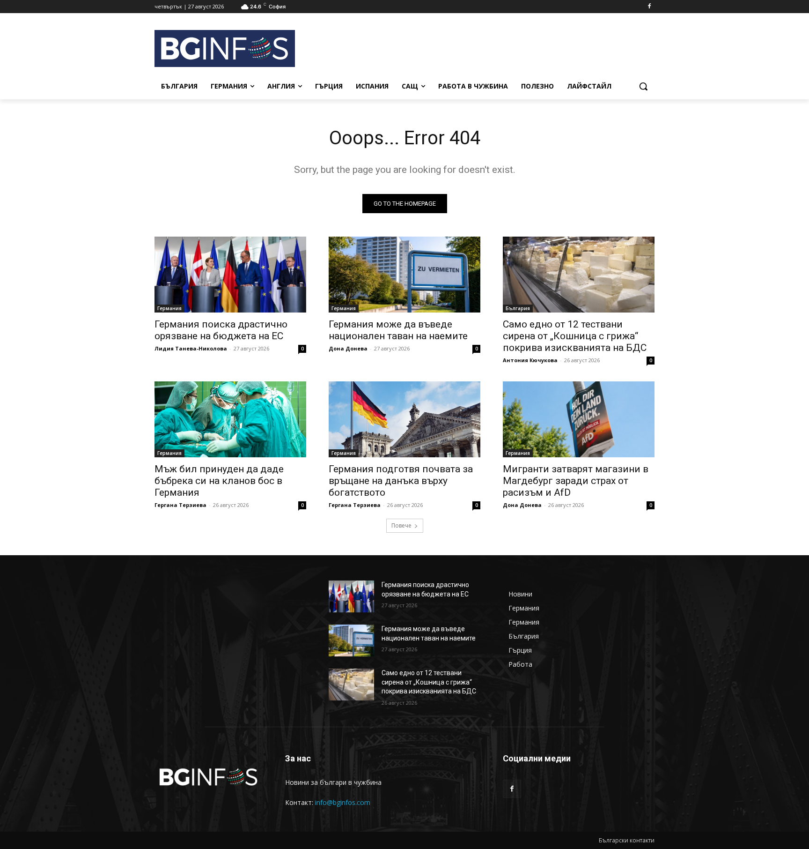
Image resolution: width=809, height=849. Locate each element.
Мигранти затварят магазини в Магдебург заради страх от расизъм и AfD (575, 480)
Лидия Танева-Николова (190, 348)
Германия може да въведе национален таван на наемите (398, 330)
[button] (643, 86)
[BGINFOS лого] (229, 48)
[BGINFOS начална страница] (208, 777)
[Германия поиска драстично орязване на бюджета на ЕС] (230, 275)
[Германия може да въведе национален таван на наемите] (404, 275)
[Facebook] (649, 6)
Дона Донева (348, 348)
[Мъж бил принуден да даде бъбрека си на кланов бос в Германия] (230, 419)
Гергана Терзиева (180, 504)
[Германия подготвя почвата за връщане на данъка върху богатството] (404, 419)
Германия (169, 308)
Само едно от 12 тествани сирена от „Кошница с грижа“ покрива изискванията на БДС (575, 336)
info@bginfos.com (342, 802)
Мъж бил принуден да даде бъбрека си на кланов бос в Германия (219, 480)
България (518, 308)
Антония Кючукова (530, 360)
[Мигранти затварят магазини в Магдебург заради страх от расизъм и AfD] (579, 419)
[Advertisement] (479, 47)
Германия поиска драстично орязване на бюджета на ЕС (220, 330)
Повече (401, 525)
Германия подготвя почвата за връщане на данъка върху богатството (401, 480)
